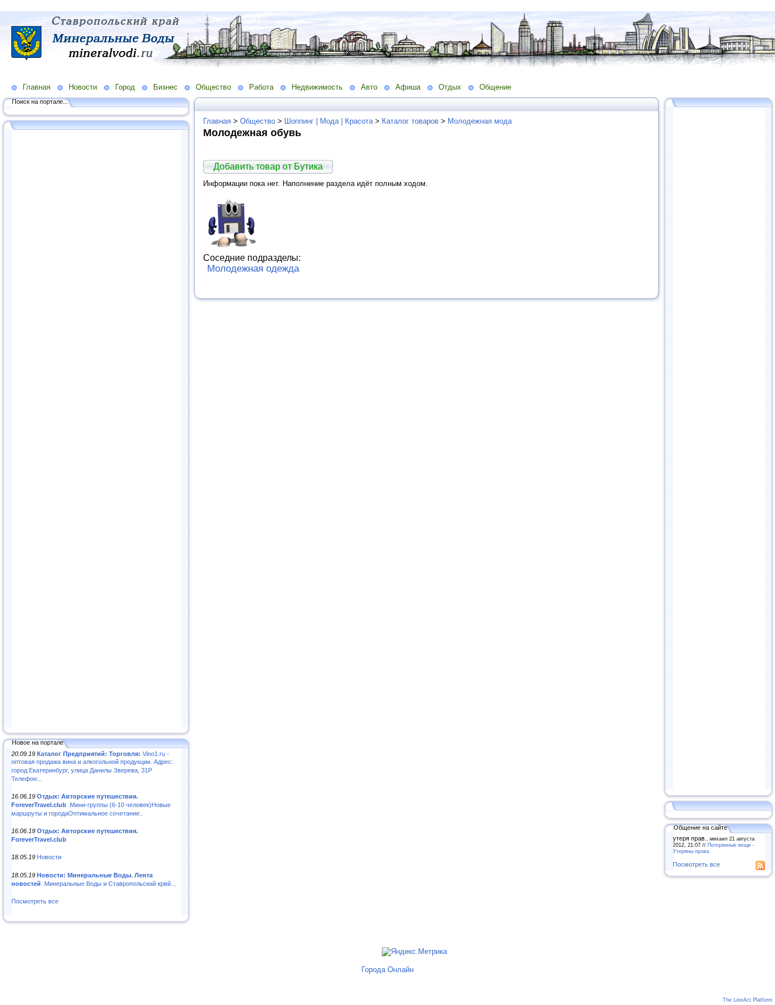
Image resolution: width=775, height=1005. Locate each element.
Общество (213, 87)
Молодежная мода (480, 121)
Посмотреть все (34, 901)
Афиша (407, 87)
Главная (36, 87)
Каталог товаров (410, 121)
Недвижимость (317, 87)
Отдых (450, 87)
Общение (495, 87)
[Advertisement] (96, 429)
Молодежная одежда (253, 268)
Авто (369, 87)
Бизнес (165, 87)
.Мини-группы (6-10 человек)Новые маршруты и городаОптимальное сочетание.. (91, 804)
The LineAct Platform (748, 1000)
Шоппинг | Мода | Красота (328, 121)
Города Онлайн (387, 969)
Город (125, 87)
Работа (261, 87)
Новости (83, 87)
